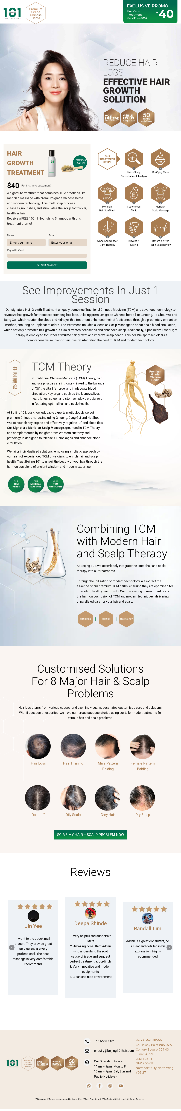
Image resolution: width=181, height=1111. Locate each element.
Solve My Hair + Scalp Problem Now (90, 835)
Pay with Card (15, 250)
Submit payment (47, 265)
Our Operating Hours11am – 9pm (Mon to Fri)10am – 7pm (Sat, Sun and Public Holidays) (112, 1068)
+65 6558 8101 (104, 1041)
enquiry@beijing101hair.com (114, 1050)
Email (51, 235)
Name (10, 235)
